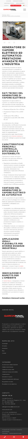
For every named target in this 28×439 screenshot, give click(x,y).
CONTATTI (6, 5)
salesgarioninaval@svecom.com (11, 406)
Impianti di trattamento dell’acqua (10, 379)
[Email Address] (14, 437)
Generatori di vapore (7, 376)
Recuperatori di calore (7, 381)
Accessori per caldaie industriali (10, 364)
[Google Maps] (23, 437)
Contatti (4, 353)
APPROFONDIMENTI (20, 3)
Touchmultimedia (5, 431)
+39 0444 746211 (9, 402)
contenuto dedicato (16, 136)
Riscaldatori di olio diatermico (9, 384)
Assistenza (4, 348)
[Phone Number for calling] (4, 437)
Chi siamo (4, 346)
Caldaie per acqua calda (8, 369)
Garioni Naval (7, 281)
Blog (3, 350)
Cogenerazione (6, 374)
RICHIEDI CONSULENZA (16, 5)
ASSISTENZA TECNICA (9, 3)
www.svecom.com (7, 409)
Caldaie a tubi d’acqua (7, 367)
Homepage (5, 343)
